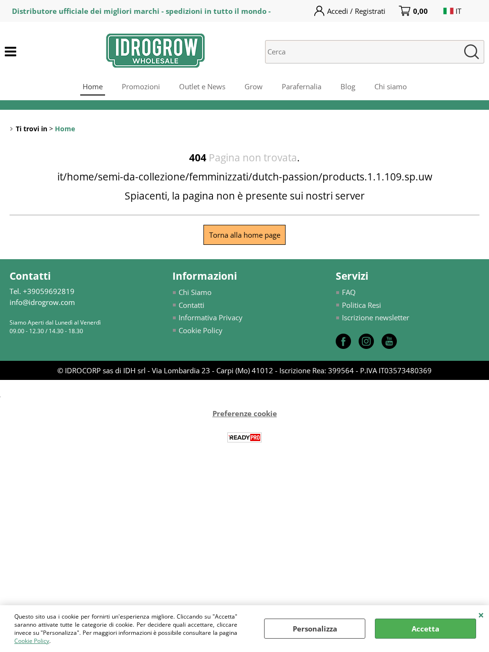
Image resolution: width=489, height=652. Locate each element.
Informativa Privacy (211, 317)
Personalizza (315, 628)
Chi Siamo (195, 292)
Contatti (191, 305)
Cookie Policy (31, 641)
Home (93, 86)
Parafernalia (301, 86)
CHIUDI (481, 615)
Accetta (425, 628)
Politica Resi (361, 305)
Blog (347, 86)
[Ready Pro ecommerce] (244, 437)
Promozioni (141, 86)
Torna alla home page (244, 235)
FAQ (349, 292)
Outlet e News (202, 86)
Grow (253, 86)
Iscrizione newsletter (375, 317)
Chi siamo (390, 86)
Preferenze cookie (245, 413)
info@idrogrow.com (42, 302)
